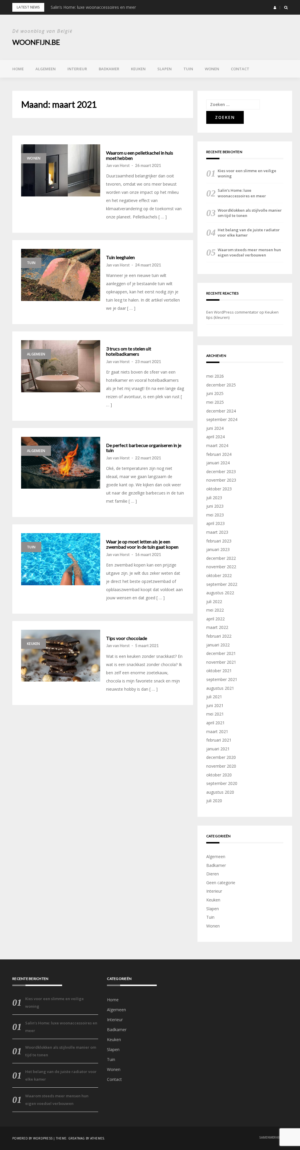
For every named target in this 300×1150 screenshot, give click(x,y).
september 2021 (221, 679)
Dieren (212, 874)
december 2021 (221, 653)
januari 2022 (218, 645)
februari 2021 (218, 740)
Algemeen (45, 68)
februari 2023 (218, 541)
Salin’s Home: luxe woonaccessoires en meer (93, 7)
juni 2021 (215, 705)
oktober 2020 (219, 775)
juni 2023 (215, 506)
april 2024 (215, 436)
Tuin (188, 68)
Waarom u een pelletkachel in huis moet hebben (139, 155)
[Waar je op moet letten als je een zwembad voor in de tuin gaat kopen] (60, 559)
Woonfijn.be (36, 42)
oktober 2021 (219, 670)
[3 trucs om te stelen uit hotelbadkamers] (60, 366)
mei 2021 (215, 714)
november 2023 (221, 480)
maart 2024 (217, 445)
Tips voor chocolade (126, 638)
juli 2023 (214, 497)
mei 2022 (215, 610)
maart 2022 (217, 627)
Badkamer (109, 68)
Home (18, 68)
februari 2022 (218, 636)
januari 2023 (218, 549)
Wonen (212, 68)
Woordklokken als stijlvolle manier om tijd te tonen (250, 213)
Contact (240, 68)
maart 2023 (217, 532)
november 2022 (221, 566)
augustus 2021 (220, 688)
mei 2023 (215, 515)
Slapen (164, 68)
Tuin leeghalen (120, 257)
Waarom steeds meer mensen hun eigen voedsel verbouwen (249, 252)
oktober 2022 (219, 575)
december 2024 (221, 411)
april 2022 (215, 619)
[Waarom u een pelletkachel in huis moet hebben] (60, 170)
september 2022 (221, 584)
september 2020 (221, 783)
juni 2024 (215, 428)
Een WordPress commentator (232, 312)
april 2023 (215, 523)
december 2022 (221, 558)
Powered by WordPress (32, 1138)
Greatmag (76, 1138)
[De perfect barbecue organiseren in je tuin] (60, 463)
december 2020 (221, 757)
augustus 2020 (220, 792)
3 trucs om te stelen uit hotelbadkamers (128, 351)
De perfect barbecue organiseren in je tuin (143, 448)
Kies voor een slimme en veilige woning (247, 173)
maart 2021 (217, 731)
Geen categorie (220, 882)
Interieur (77, 68)
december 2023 (221, 471)
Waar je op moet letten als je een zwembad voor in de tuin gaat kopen (142, 544)
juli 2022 (214, 601)
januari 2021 (218, 749)
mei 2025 (215, 402)
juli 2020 (214, 800)
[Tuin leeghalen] (60, 275)
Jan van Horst (117, 165)
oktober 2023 (219, 489)
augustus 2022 (220, 592)
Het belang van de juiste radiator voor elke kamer (249, 232)
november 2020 (221, 766)
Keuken (138, 68)
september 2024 (221, 419)
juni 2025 (215, 393)
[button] (275, 7)
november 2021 (221, 662)
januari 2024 (218, 463)
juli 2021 (214, 696)
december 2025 (221, 385)
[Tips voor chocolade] (60, 656)
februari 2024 (218, 454)
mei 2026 (215, 376)
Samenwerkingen (273, 1137)
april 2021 (215, 722)
